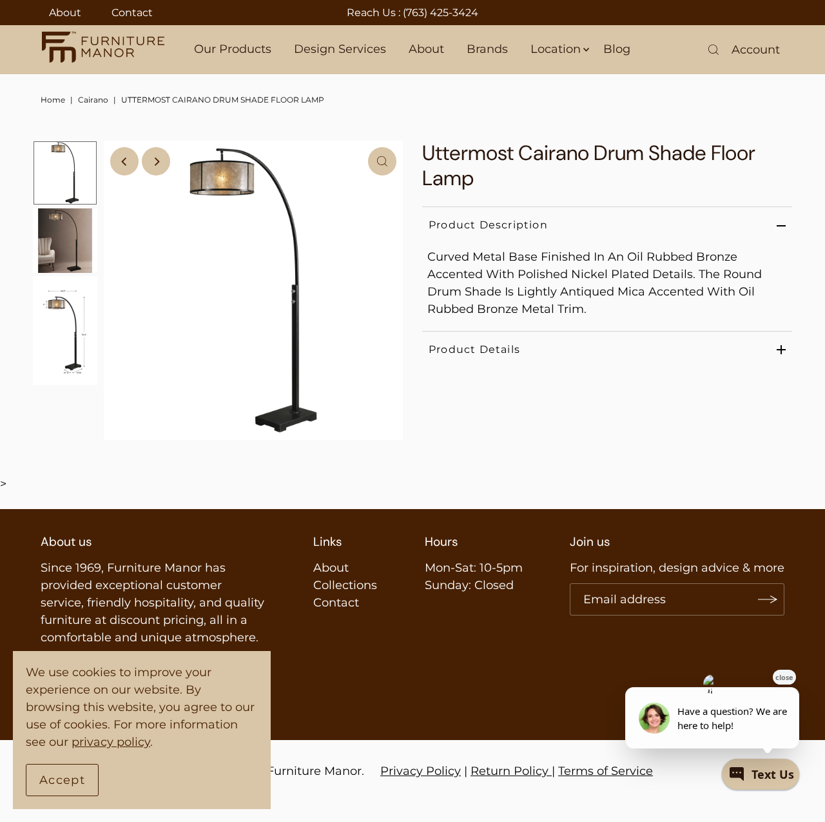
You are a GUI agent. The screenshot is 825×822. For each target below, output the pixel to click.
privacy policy (111, 742)
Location (555, 49)
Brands (487, 49)
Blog (616, 49)
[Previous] (124, 161)
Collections (345, 585)
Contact (132, 12)
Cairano (93, 100)
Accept (62, 780)
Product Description (488, 225)
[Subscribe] (768, 599)
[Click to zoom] (382, 161)
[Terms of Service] (550, 771)
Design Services (340, 49)
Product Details (474, 349)
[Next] (156, 161)
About (65, 12)
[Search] (713, 50)
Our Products (232, 49)
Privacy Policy (420, 771)
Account (756, 50)
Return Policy (509, 771)
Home (53, 100)
